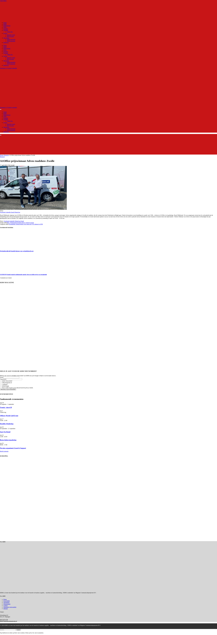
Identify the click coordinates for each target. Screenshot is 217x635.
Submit (18, 629)
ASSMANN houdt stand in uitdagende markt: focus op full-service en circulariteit (23, 274)
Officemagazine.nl (7, 382)
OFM (4, 27)
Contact (5, 605)
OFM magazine (11, 41)
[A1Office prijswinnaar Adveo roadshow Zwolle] (33, 209)
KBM (5, 24)
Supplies (5, 28)
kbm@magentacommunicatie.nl (8, 621)
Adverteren (6, 602)
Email (1, 377)
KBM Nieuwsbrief (7, 381)
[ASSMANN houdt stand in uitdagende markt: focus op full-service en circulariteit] (16, 271)
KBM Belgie (5, 386)
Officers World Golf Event (9, 416)
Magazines (6, 38)
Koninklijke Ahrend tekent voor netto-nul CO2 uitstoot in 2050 (26, 224)
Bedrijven (6, 42)
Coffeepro (4, 384)
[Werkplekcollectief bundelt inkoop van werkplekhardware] (16, 247)
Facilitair (5, 30)
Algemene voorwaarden (9, 607)
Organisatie (3, 379)
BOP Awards (10, 36)
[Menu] (0, 109)
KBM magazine (11, 39)
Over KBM (6, 601)
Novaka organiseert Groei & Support (13, 448)
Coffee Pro (10, 32)
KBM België (6, 25)
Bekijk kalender (4, 451)
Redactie (2, 157)
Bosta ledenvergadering (8, 440)
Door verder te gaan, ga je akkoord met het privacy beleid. (17, 387)
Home (5, 22)
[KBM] (42, 106)
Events (5, 33)
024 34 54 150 (4, 619)
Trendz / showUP (6, 407)
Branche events (11, 35)
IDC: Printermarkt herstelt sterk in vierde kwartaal (20, 222)
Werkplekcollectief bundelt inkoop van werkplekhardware (17, 251)
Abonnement (6, 604)
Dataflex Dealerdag (6, 424)
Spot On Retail (5, 432)
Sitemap (5, 608)
